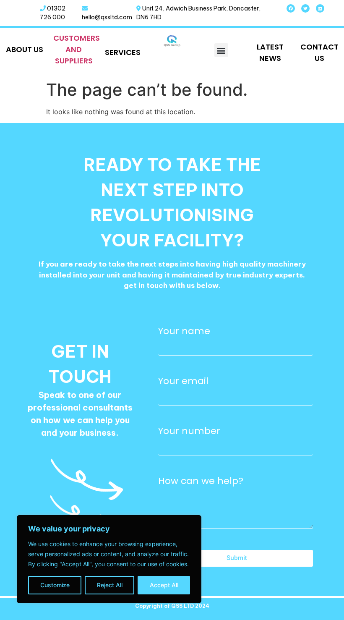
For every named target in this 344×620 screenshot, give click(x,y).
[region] (109, 559)
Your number (189, 431)
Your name (184, 331)
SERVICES (123, 52)
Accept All (164, 585)
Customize (55, 585)
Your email (183, 381)
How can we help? (200, 481)
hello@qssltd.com (107, 17)
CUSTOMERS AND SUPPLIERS (76, 49)
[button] (221, 50)
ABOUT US (24, 49)
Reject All (109, 585)
